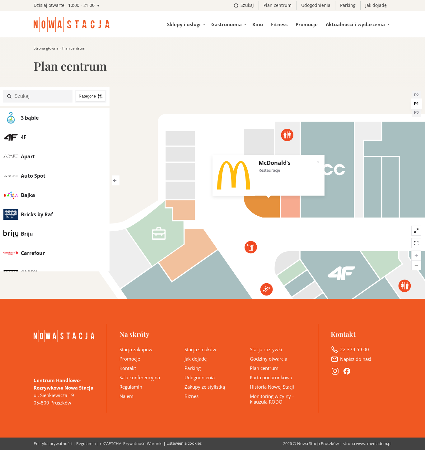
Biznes (191, 396)
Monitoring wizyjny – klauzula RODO (272, 399)
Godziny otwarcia (268, 359)
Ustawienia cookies (184, 443)
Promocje (307, 24)
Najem (126, 396)
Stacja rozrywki (266, 349)
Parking (348, 5)
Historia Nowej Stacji (272, 387)
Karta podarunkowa (271, 377)
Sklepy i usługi (184, 24)
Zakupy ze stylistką (204, 387)
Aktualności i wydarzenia (355, 24)
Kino (257, 24)
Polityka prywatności (53, 444)
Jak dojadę (376, 5)
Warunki (154, 444)
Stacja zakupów (135, 349)
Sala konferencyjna (139, 377)
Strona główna (46, 48)
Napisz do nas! (355, 359)
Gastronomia (226, 24)
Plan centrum (278, 5)
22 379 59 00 (354, 349)
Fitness (279, 24)
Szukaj (247, 5)
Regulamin (130, 387)
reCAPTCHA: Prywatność (122, 444)
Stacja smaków (200, 349)
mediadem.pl (379, 443)
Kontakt (127, 368)
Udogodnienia (315, 5)
